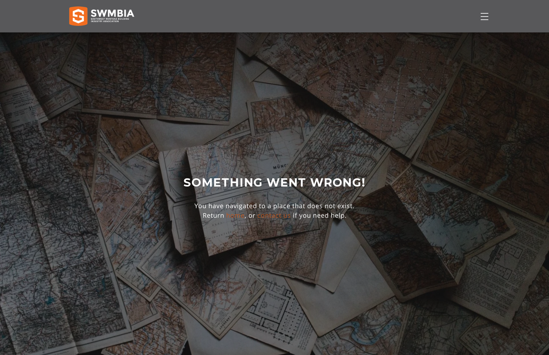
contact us (274, 215)
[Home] (101, 16)
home (235, 215)
